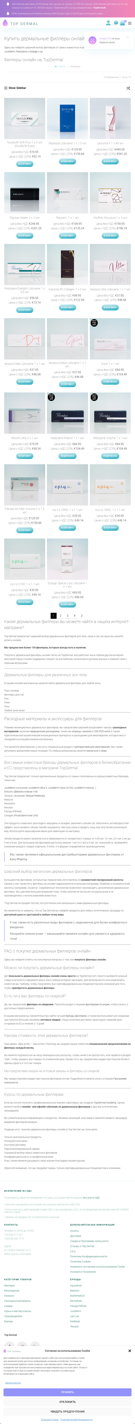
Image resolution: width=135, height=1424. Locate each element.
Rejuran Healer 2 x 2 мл (25, 217)
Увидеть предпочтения (67, 1411)
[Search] (115, 23)
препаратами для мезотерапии (92, 746)
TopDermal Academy (105, 1102)
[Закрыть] (127, 37)
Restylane (21, 51)
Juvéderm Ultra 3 (37, 787)
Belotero (74, 1290)
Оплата (74, 1230)
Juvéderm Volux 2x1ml (60, 787)
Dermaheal (76, 1300)
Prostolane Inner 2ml (26, 815)
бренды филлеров (76, 1015)
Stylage (33, 51)
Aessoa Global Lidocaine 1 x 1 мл (67, 364)
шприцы (76, 731)
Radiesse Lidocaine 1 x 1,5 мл (67, 143)
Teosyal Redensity (35, 795)
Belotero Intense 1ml (26, 791)
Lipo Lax (74, 1316)
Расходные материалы (17, 1300)
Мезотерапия (12, 1290)
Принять (67, 1392)
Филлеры (9, 1285)
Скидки (8, 1306)
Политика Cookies (50, 1419)
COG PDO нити (102, 731)
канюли (86, 731)
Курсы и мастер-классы (17, 1311)
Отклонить (67, 1402)
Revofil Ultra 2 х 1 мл (24, 438)
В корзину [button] (25, 164)
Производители (13, 1316)
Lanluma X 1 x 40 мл (110, 143)
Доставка (75, 1236)
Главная (62, 66)
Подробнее (110, 381)
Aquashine (76, 1285)
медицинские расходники (44, 731)
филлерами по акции (98, 1004)
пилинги (71, 933)
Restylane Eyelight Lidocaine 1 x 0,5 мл (25, 290)
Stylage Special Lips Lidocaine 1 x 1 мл (67, 585)
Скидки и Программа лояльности (89, 1241)
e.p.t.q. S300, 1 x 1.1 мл (110, 510)
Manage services (13, 1383)
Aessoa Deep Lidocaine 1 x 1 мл (24, 363)
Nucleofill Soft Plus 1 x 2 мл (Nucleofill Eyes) (24, 144)
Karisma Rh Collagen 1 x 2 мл (67, 289)
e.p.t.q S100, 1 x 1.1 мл (24, 584)
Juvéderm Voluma (84, 787)
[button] (129, 1351)
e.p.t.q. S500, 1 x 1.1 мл (67, 510)
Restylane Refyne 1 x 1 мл (67, 438)
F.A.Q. (73, 1251)
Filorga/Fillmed (78, 1306)
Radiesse (75, 1321)
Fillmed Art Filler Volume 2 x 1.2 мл (24, 510)
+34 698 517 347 (13, 1234)
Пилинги (9, 1295)
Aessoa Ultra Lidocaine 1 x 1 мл (110, 289)
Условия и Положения (83, 1271)
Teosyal (74, 1326)
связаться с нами (96, 750)
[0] (122, 23)
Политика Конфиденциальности (76, 1419)
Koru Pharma (18, 859)
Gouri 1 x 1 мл (110, 363)
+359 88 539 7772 (14, 1238)
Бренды (8, 1321)
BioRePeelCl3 (77, 1295)
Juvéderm (9, 51)
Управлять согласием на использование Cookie (97, 1266)
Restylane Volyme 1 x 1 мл (110, 438)
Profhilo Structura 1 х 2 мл (110, 217)
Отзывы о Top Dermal (82, 1246)
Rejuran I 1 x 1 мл (67, 217)
